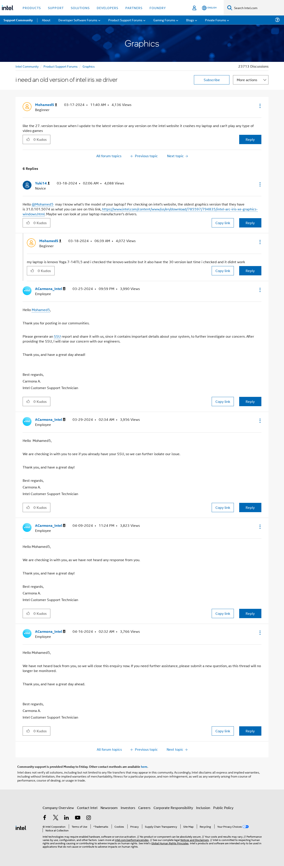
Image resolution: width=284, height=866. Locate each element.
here (144, 766)
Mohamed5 (41, 309)
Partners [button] (133, 7)
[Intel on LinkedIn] (66, 818)
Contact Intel (87, 807)
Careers (144, 807)
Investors (128, 807)
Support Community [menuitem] (18, 20)
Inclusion (203, 807)
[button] (259, 106)
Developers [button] (107, 7)
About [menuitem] (46, 20)
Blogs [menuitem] (190, 20)
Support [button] (56, 7)
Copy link (222, 222)
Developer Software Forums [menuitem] (77, 20)
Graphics (89, 66)
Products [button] (32, 7)
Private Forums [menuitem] (215, 20)
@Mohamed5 (42, 204)
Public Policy (223, 807)
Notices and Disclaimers (194, 840)
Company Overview (58, 807)
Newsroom (109, 807)
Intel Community (27, 66)
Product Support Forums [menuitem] (125, 20)
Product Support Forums (60, 66)
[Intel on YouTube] (77, 818)
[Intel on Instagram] (88, 818)
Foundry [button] (158, 7)
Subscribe (212, 79)
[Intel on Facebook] (44, 818)
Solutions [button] (80, 7)
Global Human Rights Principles (170, 843)
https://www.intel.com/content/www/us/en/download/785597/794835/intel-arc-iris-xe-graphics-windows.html (140, 211)
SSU (57, 336)
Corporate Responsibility (173, 807)
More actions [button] (247, 79)
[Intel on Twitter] (55, 818)
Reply (250, 139)
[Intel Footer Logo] (21, 827)
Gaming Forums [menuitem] (164, 20)
